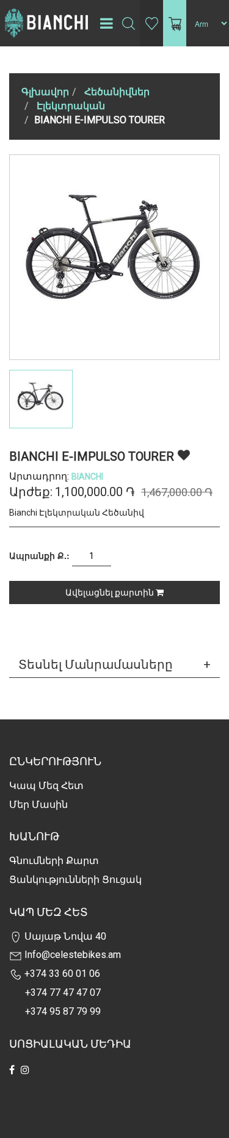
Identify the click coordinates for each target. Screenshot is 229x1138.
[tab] (114, 664)
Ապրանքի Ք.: (39, 555)
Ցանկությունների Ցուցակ (75, 879)
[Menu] (106, 23)
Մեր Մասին (38, 804)
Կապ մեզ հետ (46, 785)
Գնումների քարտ (54, 860)
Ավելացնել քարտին (110, 592)
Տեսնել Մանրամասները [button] (95, 664)
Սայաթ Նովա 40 (64, 936)
